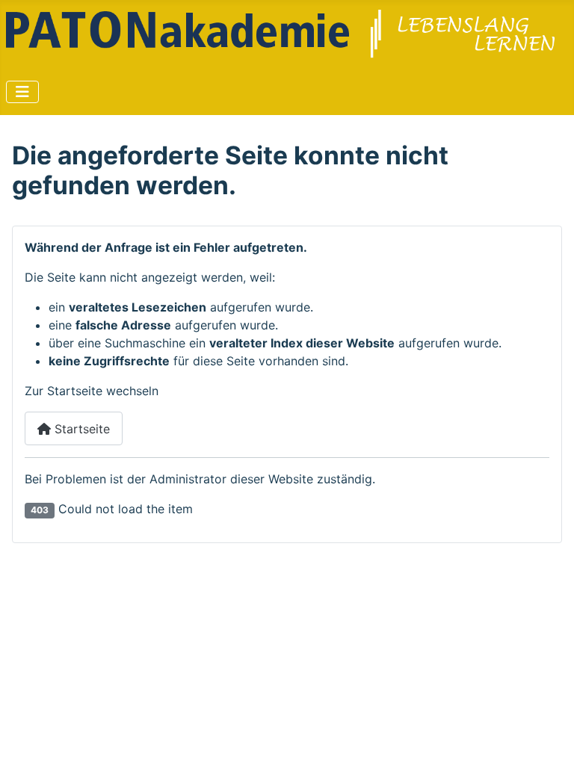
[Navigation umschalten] (22, 92)
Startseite (80, 428)
